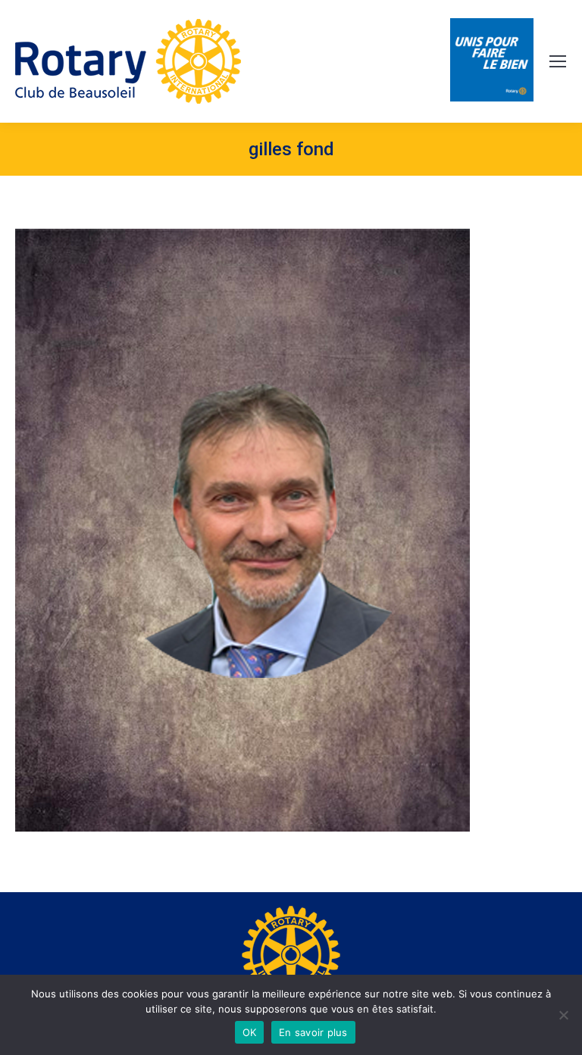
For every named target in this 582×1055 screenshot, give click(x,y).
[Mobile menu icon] (558, 61)
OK (249, 1032)
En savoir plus (313, 1032)
